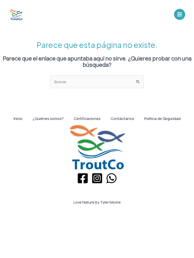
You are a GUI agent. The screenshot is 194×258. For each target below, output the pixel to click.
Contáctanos (122, 118)
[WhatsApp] (111, 178)
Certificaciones (87, 118)
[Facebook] (82, 178)
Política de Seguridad (162, 118)
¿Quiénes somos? (48, 118)
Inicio (18, 118)
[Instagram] (97, 178)
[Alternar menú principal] (179, 14)
